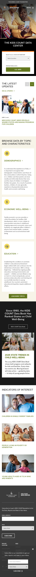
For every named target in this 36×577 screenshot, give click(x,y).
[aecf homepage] (5, 7)
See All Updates (7, 91)
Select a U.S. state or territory (15, 54)
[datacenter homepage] (14, 7)
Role (3, 524)
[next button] (32, 84)
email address (6, 515)
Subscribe (8, 536)
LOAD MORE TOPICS (18, 296)
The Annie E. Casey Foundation (18, 2)
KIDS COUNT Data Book (18, 327)
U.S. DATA (18, 69)
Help (17, 543)
